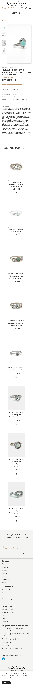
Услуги (4, 618)
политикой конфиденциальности (11, 679)
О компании (6, 589)
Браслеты (5, 567)
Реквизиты (5, 615)
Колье (4, 576)
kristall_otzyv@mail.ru (13, 639)
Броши (4, 582)
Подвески (5, 570)
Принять (6, 682)
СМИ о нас (5, 602)
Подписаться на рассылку (16, 553)
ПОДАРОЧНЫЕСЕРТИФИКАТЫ (16, 13)
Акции (4, 596)
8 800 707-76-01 (8, 7)
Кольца (4, 564)
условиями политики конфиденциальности (16, 547)
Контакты (5, 621)
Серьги (4, 573)
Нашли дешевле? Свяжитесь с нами (12, 84)
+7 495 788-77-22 (8, 9)
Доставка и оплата (8, 609)
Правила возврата (8, 612)
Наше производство (8, 599)
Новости (4, 593)
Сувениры (5, 579)
